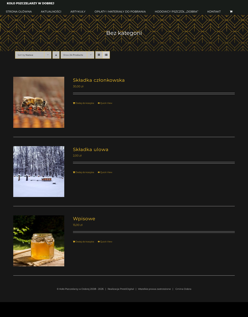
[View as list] (106, 54)
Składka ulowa (91, 149)
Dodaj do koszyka (85, 103)
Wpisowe (84, 218)
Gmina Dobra (183, 288)
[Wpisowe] (38, 240)
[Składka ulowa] (38, 171)
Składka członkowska (99, 80)
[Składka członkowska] (38, 102)
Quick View (106, 103)
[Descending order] (56, 55)
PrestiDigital (127, 288)
